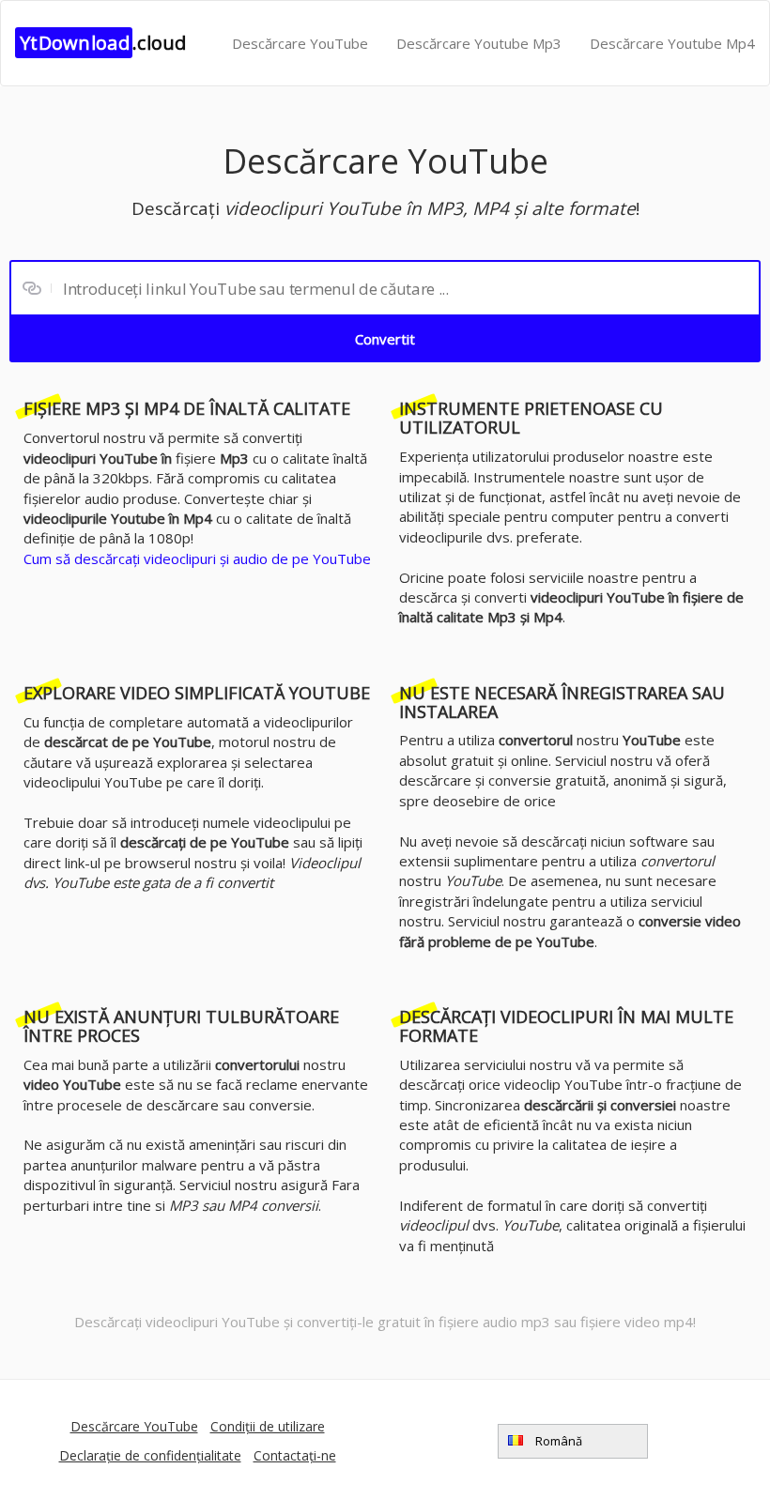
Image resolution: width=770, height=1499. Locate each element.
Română (557, 1440)
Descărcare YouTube (300, 43)
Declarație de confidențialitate (150, 1455)
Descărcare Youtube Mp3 (479, 43)
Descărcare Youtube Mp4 (672, 43)
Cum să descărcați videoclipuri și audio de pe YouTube (197, 558)
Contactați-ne (295, 1455)
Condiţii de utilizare (267, 1426)
